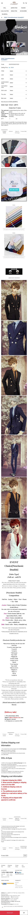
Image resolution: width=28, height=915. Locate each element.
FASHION (23, 7)
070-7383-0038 (7, 872)
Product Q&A (23, 131)
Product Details (4, 132)
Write (25, 855)
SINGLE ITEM (14, 11)
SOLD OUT (10, 913)
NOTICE (17, 882)
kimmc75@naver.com (5, 902)
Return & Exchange (17, 132)
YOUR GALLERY (18, 885)
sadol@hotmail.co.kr (19, 873)
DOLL (4, 7)
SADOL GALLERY (19, 887)
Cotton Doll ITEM (5, 11)
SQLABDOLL (5, 14)
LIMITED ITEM (14, 7)
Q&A (16, 884)
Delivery (11, 131)
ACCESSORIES (23, 11)
